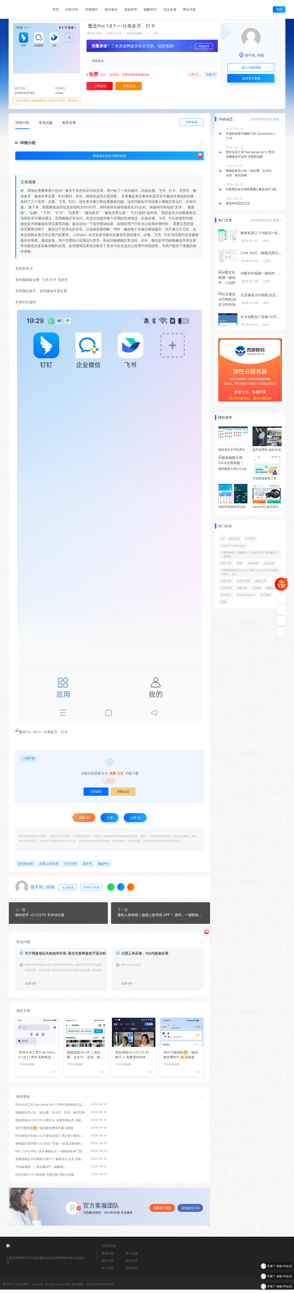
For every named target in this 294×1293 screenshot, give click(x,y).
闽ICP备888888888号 (100, 1284)
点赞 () (194, 74)
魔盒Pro (103, 863)
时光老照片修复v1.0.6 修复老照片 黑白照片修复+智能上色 (50, 1135)
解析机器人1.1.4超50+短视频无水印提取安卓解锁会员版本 (261, 233)
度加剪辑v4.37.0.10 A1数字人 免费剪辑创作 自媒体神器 (132, 1055)
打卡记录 (71, 863)
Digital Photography (233, 545)
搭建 (223, 601)
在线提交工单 (191, 1208)
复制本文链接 (91, 887)
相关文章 (69, 122)
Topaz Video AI (246, 594)
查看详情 (30, 983)
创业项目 (111, 9)
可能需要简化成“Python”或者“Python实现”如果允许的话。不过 (250, 572)
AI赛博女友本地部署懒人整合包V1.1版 (251, 189)
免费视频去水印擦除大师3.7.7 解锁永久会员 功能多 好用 (50, 1159)
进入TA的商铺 (251, 67)
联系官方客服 (250, 78)
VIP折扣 (114, 74)
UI (222, 538)
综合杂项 (169, 9)
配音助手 (226, 594)
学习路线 (266, 594)
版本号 (87, 863)
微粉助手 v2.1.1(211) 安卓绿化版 (39, 915)
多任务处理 (25, 863)
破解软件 (150, 9)
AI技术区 (72, 9)
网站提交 (132, 1260)
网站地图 (77, 1284)
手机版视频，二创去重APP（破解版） (40, 1167)
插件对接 (234, 538)
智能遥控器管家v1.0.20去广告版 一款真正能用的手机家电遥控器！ (50, 1143)
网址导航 (189, 9)
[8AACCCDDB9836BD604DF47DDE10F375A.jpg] (109, 517)
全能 (239, 563)
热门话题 (132, 1253)
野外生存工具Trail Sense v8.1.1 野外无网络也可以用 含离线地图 (37, 1055)
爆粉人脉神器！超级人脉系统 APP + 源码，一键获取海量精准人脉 (161, 915)
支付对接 (269, 563)
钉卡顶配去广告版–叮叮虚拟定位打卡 (261, 317)
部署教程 (253, 563)
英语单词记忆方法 (238, 203)
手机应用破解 (134, 33)
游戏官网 (226, 587)
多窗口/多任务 (48, 863)
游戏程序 (130, 9)
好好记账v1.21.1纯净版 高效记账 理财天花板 (44, 1174)
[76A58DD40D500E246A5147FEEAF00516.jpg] (109, 731)
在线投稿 (132, 1268)
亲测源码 (91, 9)
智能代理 (226, 581)
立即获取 (96, 791)
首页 (56, 9)
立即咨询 (192, 122)
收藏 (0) (211, 74)
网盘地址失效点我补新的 (109, 155)
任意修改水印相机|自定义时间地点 (261, 295)
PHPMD (250, 538)
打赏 (109, 817)
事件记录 (226, 563)
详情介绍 (22, 122)
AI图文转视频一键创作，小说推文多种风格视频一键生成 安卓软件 (261, 273)
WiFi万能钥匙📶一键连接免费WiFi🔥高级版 (180, 1054)
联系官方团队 (163, 1208)
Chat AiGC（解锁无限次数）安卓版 (261, 253)
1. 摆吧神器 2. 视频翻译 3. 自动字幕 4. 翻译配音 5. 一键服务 (249, 554)
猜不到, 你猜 (94, 33)
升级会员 (204, 46)
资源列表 (108, 1253)
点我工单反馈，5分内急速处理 (144, 953)
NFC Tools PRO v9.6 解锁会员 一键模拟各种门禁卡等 (50, 1151)
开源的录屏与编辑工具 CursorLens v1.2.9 (250, 136)
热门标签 (108, 1268)
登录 (279, 9)
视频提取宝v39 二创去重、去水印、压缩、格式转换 (85, 1055)
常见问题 (46, 122)
